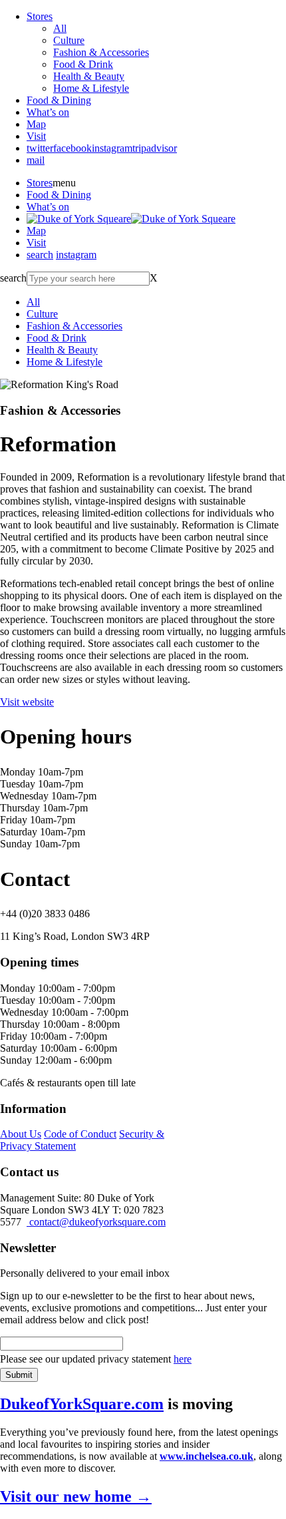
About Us (20, 1134)
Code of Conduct (80, 1134)
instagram (112, 148)
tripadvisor (154, 148)
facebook (72, 148)
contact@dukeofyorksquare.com (96, 1221)
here (183, 1359)
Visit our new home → (76, 1496)
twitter (40, 148)
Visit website (27, 702)
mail (36, 160)
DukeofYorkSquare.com (82, 1403)
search (40, 254)
